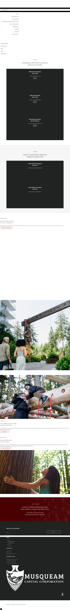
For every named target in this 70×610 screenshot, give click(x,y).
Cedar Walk (17, 31)
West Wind (17, 29)
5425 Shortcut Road (15, 16)
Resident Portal (4, 9)
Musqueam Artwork (4, 43)
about (9, 544)
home (9, 540)
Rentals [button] (17, 13)
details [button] (35, 101)
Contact (2, 51)
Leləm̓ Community (15, 34)
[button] (62, 593)
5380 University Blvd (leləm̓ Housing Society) (10, 21)
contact (9, 545)
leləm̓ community (11, 541)
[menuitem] (9, 19)
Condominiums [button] (15, 26)
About (2, 48)
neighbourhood (11, 542)
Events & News (3, 46)
